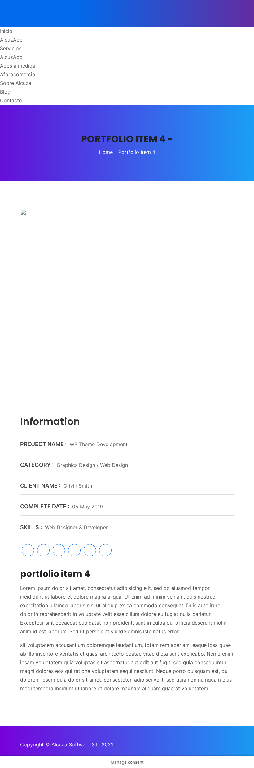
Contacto (11, 100)
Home (106, 152)
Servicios (10, 48)
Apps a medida (17, 66)
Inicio (6, 31)
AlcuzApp (11, 40)
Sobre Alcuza (15, 83)
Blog (5, 92)
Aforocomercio (17, 74)
